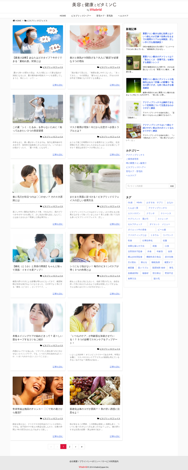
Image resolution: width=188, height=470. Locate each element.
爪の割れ (132, 262)
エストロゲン (134, 213)
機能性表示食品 (153, 256)
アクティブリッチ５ (135, 154)
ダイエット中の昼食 (137, 229)
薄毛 (171, 267)
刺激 (155, 245)
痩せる (144, 262)
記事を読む (58, 84)
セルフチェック (135, 224)
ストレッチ (163, 218)
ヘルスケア (131, 175)
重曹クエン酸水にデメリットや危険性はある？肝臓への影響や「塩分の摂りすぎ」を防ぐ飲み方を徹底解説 (158, 83)
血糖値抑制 (133, 273)
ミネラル (155, 235)
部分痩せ (157, 273)
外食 (149, 251)
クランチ (150, 213)
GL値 (130, 202)
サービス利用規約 (110, 461)
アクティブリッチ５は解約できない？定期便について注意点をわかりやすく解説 (158, 105)
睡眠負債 (156, 262)
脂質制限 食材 (158, 267)
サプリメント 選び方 (138, 218)
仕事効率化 (147, 240)
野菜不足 (169, 273)
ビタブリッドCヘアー (136, 167)
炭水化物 (169, 256)
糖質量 (131, 267)
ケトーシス (166, 213)
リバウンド (168, 235)
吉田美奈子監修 (135, 251)
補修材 (145, 273)
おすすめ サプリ (154, 202)
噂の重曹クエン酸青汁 (136, 163)
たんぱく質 (133, 207)
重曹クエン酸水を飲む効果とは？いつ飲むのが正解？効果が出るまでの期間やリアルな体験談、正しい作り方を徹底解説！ (158, 37)
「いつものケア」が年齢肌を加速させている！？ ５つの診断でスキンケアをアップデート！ (93, 339)
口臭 (167, 245)
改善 (170, 251)
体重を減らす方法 (136, 245)
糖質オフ (168, 262)
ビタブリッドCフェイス (53, 67)
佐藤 (165, 240)
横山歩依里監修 (135, 256)
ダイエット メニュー (160, 224)
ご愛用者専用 (132, 158)
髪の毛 (157, 278)
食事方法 (132, 278)
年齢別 (160, 251)
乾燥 (130, 240)
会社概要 (73, 461)
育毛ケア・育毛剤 (134, 171)
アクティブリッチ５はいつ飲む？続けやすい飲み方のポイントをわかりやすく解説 (158, 127)
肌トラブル (143, 267)
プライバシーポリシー (90, 461)
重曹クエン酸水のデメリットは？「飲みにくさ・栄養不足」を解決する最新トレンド (158, 59)
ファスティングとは (137, 235)
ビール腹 (162, 229)
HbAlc (139, 202)
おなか (170, 202)
